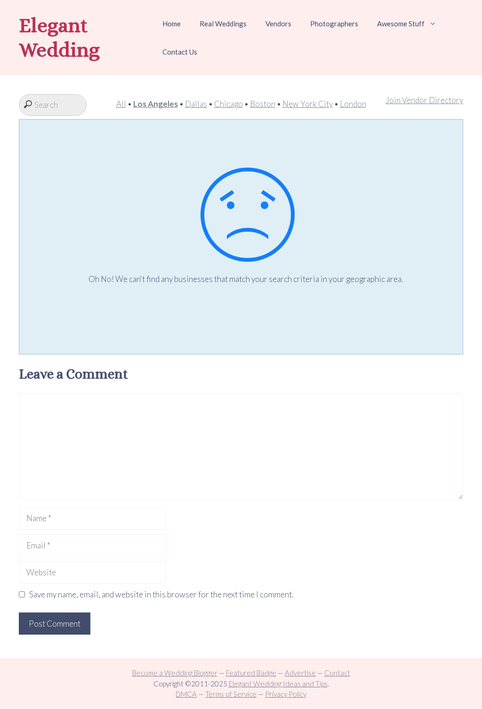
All (121, 104)
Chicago (228, 104)
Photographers (334, 23)
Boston (262, 104)
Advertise (300, 673)
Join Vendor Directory (424, 100)
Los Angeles (155, 104)
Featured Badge (251, 673)
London (353, 104)
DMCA (186, 694)
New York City (307, 104)
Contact (337, 673)
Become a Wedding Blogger (174, 673)
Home (171, 23)
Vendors (278, 23)
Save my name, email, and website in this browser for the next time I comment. (161, 594)
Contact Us (179, 52)
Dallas (196, 104)
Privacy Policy (285, 694)
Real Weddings (223, 23)
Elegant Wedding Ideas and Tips (278, 683)
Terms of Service (231, 694)
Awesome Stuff (401, 23)
